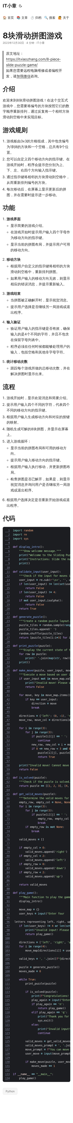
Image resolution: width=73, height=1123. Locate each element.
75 (7, 835)
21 (7, 612)
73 (7, 826)
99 (7, 934)
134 (7, 1078)
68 (7, 806)
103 (7, 950)
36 (7, 674)
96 (7, 921)
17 (7, 596)
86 (7, 880)
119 (7, 1016)
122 (7, 1028)
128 (7, 1053)
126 (7, 1045)
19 (7, 604)
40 (7, 691)
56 (7, 756)
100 (7, 938)
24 (7, 625)
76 (7, 839)
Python (10, 1091)
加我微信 (24, 76)
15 (7, 588)
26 (7, 633)
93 (7, 909)
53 (7, 744)
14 (7, 584)
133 (7, 1074)
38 (7, 682)
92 (7, 905)
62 (7, 781)
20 (7, 608)
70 (7, 814)
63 (7, 785)
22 (7, 616)
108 (7, 971)
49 (7, 728)
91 (7, 901)
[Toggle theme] (20, 6)
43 (7, 703)
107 (7, 967)
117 (7, 1008)
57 (7, 761)
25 (7, 629)
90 (7, 897)
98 (7, 930)
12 (7, 575)
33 (7, 662)
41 (7, 695)
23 (7, 621)
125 (7, 1041)
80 (7, 855)
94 (7, 913)
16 (7, 592)
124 (7, 1037)
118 (7, 1012)
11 (7, 571)
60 (7, 773)
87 (7, 884)
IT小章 (10, 6)
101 (7, 942)
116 (7, 1004)
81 (7, 860)
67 (7, 802)
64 (7, 789)
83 (7, 868)
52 (7, 740)
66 (7, 798)
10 (7, 567)
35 (7, 670)
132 (7, 1070)
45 (7, 711)
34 (7, 666)
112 (7, 987)
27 (7, 637)
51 (7, 736)
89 (7, 892)
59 (7, 769)
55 (7, 752)
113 (7, 991)
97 (7, 925)
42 (7, 699)
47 (7, 719)
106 (7, 963)
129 (7, 1057)
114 (7, 995)
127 (7, 1049)
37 (7, 678)
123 (7, 1033)
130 (7, 1061)
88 (7, 888)
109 (7, 975)
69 (7, 810)
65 (7, 794)
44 (7, 707)
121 (7, 1024)
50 (7, 732)
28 (7, 641)
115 (7, 1000)
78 (7, 847)
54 (7, 748)
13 (7, 579)
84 (7, 872)
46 (7, 715)
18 (7, 600)
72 (7, 822)
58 (7, 765)
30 (7, 649)
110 (7, 979)
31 (7, 654)
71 (7, 818)
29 (7, 645)
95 (7, 917)
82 (7, 864)
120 (7, 1020)
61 (7, 777)
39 (7, 686)
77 (7, 843)
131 (7, 1065)
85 (7, 876)
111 (7, 983)
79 (7, 851)
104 (7, 954)
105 (7, 958)
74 (7, 831)
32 (7, 658)
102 (7, 946)
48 (7, 724)
